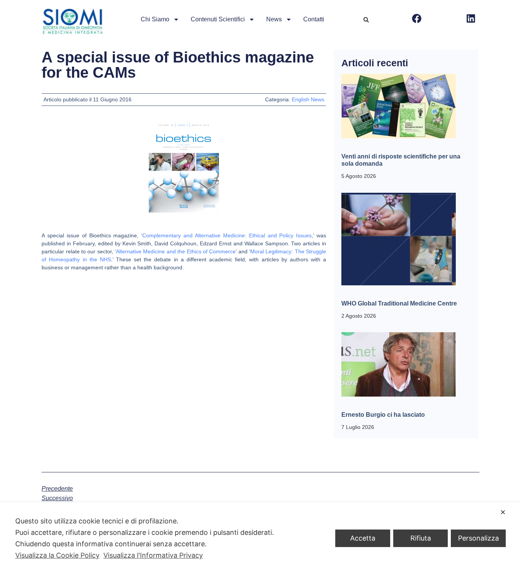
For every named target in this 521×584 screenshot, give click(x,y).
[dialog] (260, 543)
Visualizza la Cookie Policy (57, 555)
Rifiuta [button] (420, 538)
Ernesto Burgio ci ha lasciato (383, 414)
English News (308, 99)
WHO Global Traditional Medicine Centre (399, 303)
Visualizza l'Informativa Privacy (153, 555)
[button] (366, 20)
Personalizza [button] (478, 538)
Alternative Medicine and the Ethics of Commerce (176, 251)
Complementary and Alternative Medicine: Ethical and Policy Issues (227, 235)
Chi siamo (155, 19)
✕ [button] (503, 512)
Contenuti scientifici (218, 19)
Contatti (313, 19)
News (274, 19)
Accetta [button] (362, 538)
